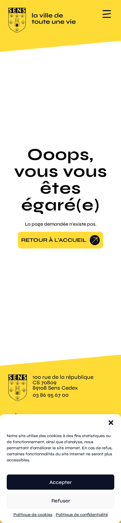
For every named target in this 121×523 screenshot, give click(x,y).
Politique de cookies (32, 514)
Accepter (60, 482)
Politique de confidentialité (82, 514)
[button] (111, 422)
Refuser (60, 501)
